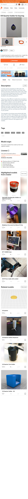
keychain (7, 132)
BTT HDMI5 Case (7, 252)
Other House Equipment (19, 12)
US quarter (5, 310)
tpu (2, 132)
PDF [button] (25, 85)
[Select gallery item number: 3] (14, 222)
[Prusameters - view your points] (19, 4)
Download (14, 60)
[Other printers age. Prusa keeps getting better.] (14, 73)
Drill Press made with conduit (10, 278)
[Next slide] (26, 42)
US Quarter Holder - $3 (8, 391)
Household (11, 12)
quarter (13, 132)
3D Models (4, 12)
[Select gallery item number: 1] (12, 195)
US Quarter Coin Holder (8, 364)
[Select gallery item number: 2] (13, 222)
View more (23, 173)
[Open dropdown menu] (26, 15)
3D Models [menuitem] (6, 8)
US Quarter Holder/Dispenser (10, 337)
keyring (18, 132)
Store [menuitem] (11, 8)
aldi (23, 132)
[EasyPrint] (17, 4)
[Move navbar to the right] (27, 8)
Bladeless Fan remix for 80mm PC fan (12, 225)
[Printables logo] (1, 8)
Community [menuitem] (21, 8)
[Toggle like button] (3, 200)
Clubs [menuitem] (15, 8)
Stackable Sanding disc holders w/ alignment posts (11, 198)
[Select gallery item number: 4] (15, 222)
